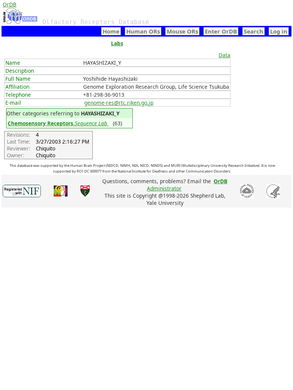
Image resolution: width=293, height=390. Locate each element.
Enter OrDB (221, 31)
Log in (278, 31)
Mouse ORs (182, 31)
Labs (117, 43)
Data (224, 55)
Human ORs (143, 31)
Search (253, 31)
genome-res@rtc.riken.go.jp (118, 102)
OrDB (9, 4)
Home (111, 31)
